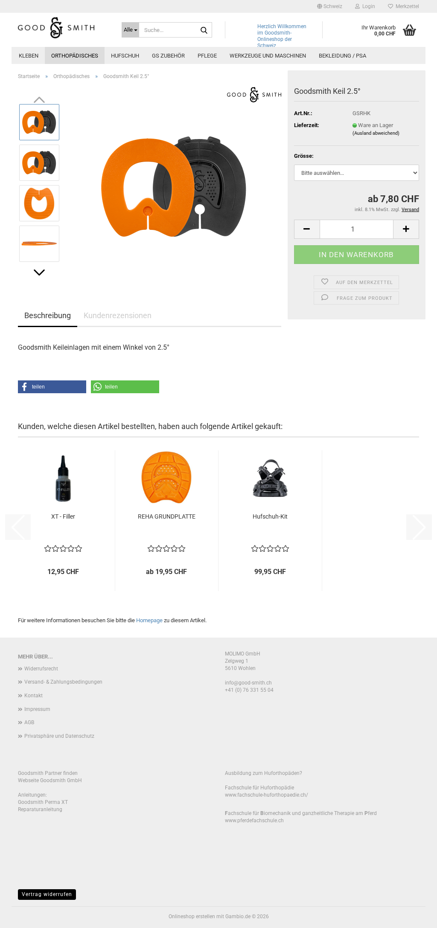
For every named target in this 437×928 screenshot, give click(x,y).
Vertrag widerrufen (47, 894)
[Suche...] (204, 30)
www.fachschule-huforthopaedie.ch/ (266, 795)
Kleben (28, 55)
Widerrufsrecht (41, 669)
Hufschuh (125, 55)
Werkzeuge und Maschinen (268, 55)
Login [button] (367, 6)
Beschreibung (47, 315)
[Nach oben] (413, 915)
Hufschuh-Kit (270, 516)
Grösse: (304, 156)
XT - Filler (63, 516)
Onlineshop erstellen (192, 916)
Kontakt (33, 696)
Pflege (207, 55)
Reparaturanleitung (40, 809)
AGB (29, 722)
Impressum (37, 709)
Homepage (149, 620)
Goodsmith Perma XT (43, 802)
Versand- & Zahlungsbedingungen (63, 682)
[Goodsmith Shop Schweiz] (63, 28)
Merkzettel (406, 6)
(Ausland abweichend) (376, 133)
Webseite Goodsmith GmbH (50, 780)
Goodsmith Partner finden (48, 773)
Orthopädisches (74, 55)
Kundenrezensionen (117, 315)
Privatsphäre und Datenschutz (59, 736)
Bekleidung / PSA (342, 55)
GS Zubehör (168, 55)
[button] (330, 6)
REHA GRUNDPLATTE (166, 516)
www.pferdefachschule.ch (254, 821)
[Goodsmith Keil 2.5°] (174, 182)
